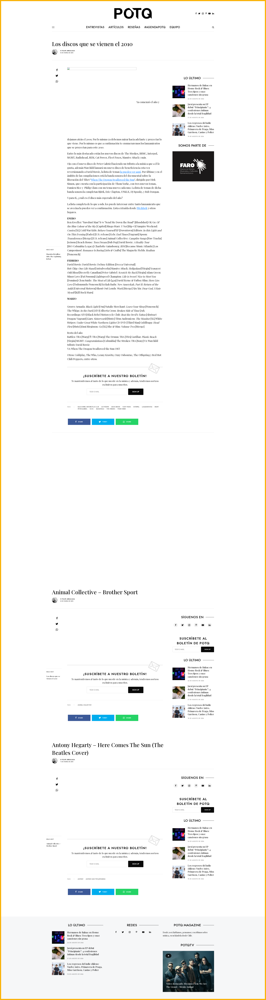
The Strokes (111, 409)
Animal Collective (84, 705)
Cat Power (105, 407)
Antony (80, 879)
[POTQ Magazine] (133, 13)
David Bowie (115, 407)
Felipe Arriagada (68, 51)
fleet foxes (127, 407)
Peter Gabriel (82, 409)
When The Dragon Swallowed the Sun (112, 179)
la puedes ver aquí (130, 171)
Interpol (136, 407)
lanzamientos (147, 407)
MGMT (157, 407)
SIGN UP (135, 392)
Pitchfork (142, 208)
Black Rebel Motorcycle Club (88, 407)
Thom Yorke (121, 409)
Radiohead (100, 409)
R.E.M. (92, 409)
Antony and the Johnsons (95, 879)
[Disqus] (133, 467)
